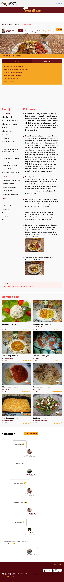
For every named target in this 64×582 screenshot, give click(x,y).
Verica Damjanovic (31, 474)
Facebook (35, 574)
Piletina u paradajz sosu (48, 315)
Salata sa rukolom (48, 409)
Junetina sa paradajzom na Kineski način (16, 69)
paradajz (25, 286)
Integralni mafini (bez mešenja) (13, 72)
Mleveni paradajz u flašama (12, 75)
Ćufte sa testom (9, 81)
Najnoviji (16, 61)
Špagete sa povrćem (48, 377)
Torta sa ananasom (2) (11, 78)
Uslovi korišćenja (23, 573)
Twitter (41, 574)
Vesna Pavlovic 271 (31, 554)
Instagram (52, 574)
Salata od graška (16, 315)
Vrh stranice (57, 564)
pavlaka (8, 286)
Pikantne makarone (16, 409)
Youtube (46, 574)
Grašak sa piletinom (16, 346)
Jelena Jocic (29, 533)
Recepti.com (32, 10)
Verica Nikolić (10, 30)
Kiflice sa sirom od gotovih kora (13, 66)
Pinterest (59, 574)
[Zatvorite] (1, 3)
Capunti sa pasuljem (48, 346)
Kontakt (13, 574)
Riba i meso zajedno (16, 377)
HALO (12, 576)
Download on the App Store (47, 570)
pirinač (33, 286)
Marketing (7, 574)
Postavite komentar (31, 433)
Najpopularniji (47, 61)
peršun (16, 286)
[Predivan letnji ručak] (42, 245)
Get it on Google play (57, 570)
